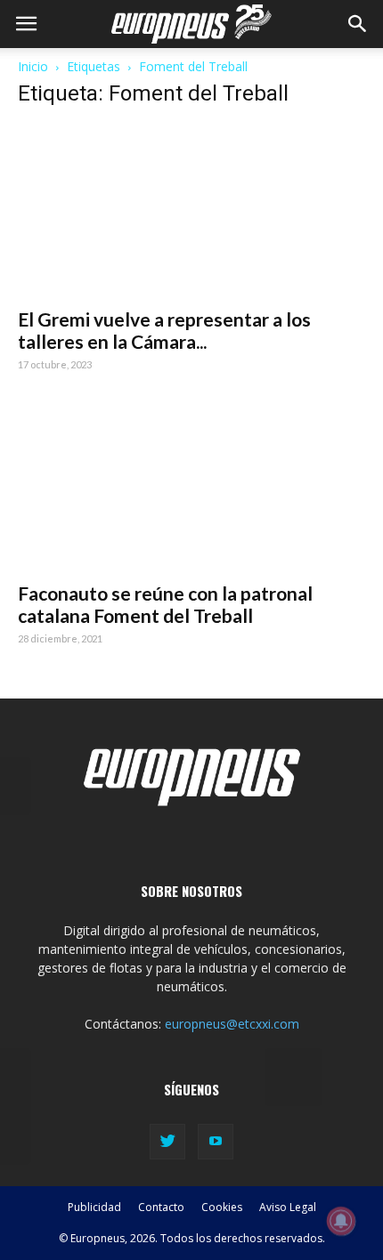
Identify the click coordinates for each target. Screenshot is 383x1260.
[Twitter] (167, 1141)
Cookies (221, 1207)
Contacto (161, 1207)
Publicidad (94, 1207)
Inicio (33, 66)
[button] (358, 24)
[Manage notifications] (341, 1221)
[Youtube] (215, 1141)
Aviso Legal (287, 1207)
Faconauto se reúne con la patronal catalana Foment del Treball (165, 604)
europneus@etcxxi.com (232, 1023)
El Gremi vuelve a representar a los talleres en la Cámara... (164, 330)
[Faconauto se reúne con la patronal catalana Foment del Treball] (191, 485)
